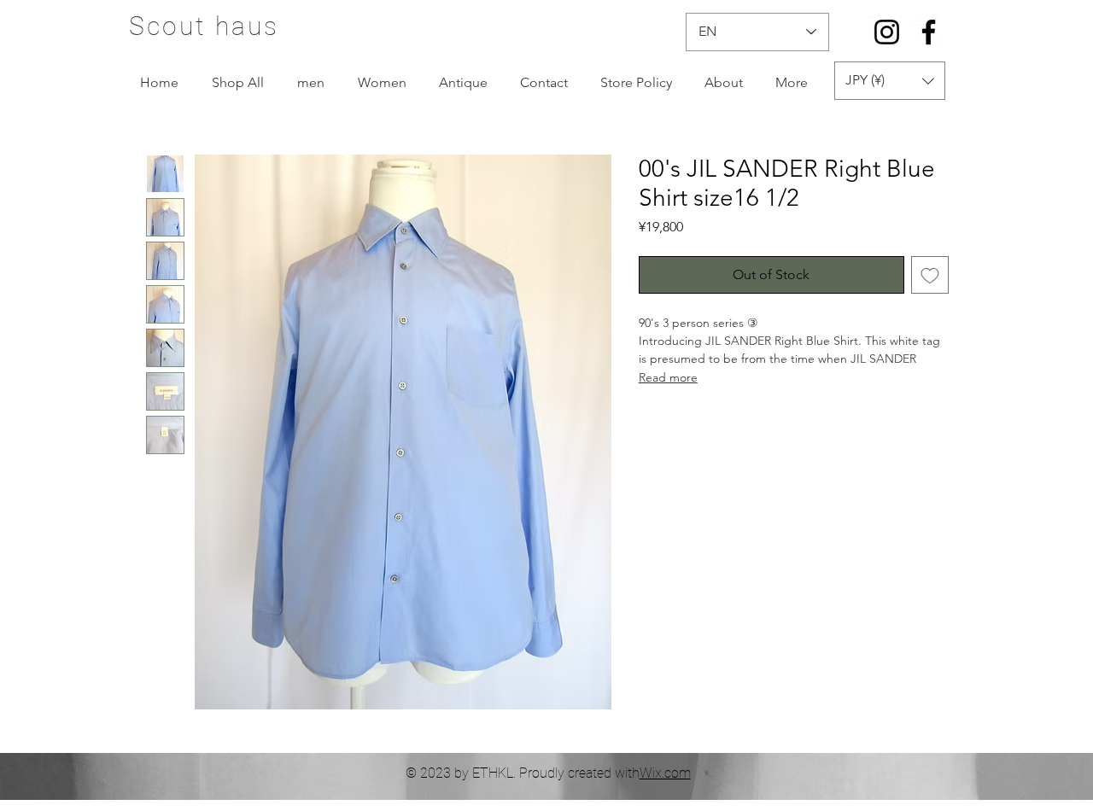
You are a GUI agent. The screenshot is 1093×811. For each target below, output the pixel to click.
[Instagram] (886, 32)
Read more (668, 377)
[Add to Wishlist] (930, 275)
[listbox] (889, 80)
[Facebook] (928, 32)
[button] (889, 80)
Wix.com (665, 773)
